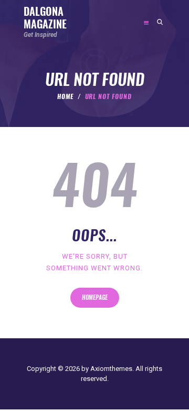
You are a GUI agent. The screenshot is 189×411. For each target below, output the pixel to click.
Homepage (95, 297)
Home (65, 96)
